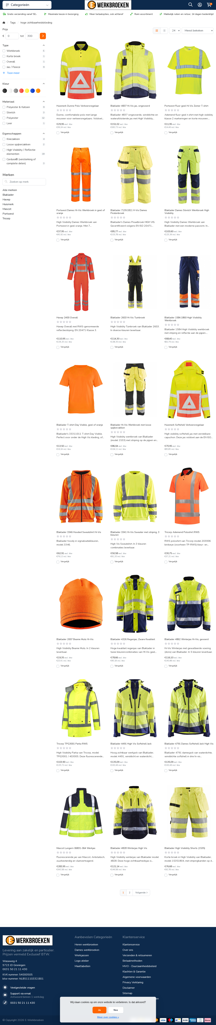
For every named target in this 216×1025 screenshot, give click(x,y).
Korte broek (25, 56)
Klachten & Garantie (134, 971)
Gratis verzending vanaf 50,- (22, 14)
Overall (25, 62)
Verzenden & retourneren (137, 955)
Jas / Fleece (25, 67)
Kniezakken (25, 139)
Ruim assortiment (143, 14)
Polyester (25, 118)
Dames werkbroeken (87, 950)
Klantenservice (131, 944)
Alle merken (10, 190)
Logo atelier (82, 961)
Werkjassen (82, 955)
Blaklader (8, 195)
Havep (6, 199)
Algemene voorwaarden (137, 977)
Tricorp (6, 218)
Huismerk (8, 204)
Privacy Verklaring (133, 982)
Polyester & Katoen (25, 107)
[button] (190, 5)
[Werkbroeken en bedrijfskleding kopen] (108, 5)
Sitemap (127, 993)
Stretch (25, 112)
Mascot (7, 209)
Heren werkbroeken (86, 944)
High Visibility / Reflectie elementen (25, 152)
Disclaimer (129, 988)
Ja (99, 1010)
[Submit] (43, 36)
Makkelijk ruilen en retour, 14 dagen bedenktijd (188, 14)
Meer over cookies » (108, 1017)
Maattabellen (82, 966)
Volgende (140, 892)
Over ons (128, 950)
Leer (25, 123)
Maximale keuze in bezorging (63, 14)
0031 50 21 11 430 (15, 969)
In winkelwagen (83, 134)
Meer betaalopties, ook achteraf (106, 14)
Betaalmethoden (132, 961)
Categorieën (20, 5)
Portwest (8, 214)
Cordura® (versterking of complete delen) (25, 161)
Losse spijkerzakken (25, 144)
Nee (116, 1010)
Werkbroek (25, 51)
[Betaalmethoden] (163, 1020)
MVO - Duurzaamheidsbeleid (139, 966)
